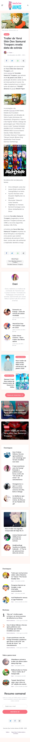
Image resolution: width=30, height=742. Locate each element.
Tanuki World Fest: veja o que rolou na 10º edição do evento (18, 682)
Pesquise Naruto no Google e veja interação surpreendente (18, 588)
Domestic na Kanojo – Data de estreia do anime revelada (18, 312)
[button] (15, 100)
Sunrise (12, 111)
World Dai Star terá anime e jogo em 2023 (18, 325)
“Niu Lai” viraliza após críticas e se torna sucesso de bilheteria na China (16, 616)
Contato (15, 733)
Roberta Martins (11, 620)
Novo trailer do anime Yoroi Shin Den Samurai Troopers (15, 412)
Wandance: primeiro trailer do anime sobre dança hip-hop (19, 661)
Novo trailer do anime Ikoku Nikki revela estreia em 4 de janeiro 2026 (21, 364)
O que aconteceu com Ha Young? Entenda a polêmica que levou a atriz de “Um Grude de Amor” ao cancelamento (18, 472)
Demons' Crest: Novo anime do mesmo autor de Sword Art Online (8, 383)
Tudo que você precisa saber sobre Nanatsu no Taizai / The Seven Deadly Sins (19, 576)
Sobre (7, 732)
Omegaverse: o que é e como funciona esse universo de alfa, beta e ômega (18, 488)
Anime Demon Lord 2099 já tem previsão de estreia (19, 538)
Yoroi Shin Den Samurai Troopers (15, 261)
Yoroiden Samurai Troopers (15, 264)
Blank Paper (15, 259)
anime (10, 73)
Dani (10, 52)
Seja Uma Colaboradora (18, 732)
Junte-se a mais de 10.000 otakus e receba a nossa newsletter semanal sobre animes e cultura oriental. (15, 699)
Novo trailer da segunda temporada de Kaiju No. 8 (14, 530)
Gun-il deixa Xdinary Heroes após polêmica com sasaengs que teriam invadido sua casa (19, 457)
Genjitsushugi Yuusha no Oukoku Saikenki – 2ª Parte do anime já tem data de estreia (19, 549)
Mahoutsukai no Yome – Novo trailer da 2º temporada (19, 672)
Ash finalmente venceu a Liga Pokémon (19, 598)
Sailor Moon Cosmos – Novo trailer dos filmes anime (18, 338)
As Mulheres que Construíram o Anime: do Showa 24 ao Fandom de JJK (18, 500)
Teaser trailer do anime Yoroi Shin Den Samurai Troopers (15, 433)
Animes (7, 34)
